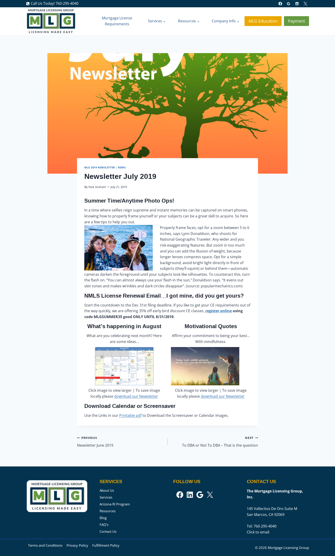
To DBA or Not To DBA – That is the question (220, 442)
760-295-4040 (265, 526)
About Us (107, 490)
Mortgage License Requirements (117, 20)
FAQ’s (104, 524)
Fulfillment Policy (105, 545)
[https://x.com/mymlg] (305, 3)
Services (106, 497)
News (122, 167)
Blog (103, 517)
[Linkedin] (297, 3)
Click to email (258, 532)
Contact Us (108, 531)
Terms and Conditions (45, 545)
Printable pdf (130, 415)
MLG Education (263, 21)
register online (218, 310)
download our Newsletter (136, 396)
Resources (108, 511)
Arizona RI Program (115, 504)
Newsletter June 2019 (95, 442)
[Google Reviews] (288, 3)
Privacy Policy (77, 545)
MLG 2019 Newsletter (99, 167)
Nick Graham (97, 187)
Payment (296, 21)
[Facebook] (280, 3)
